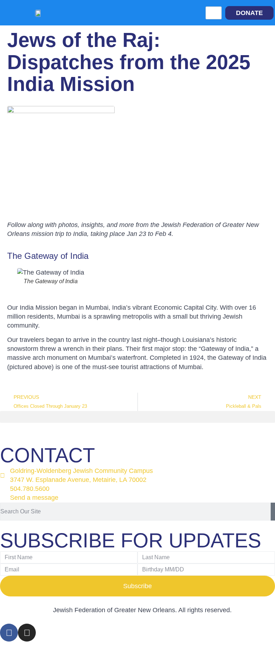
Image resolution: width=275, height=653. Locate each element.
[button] (137, 417)
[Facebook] (9, 633)
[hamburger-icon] (214, 12)
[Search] (273, 512)
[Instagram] (27, 633)
